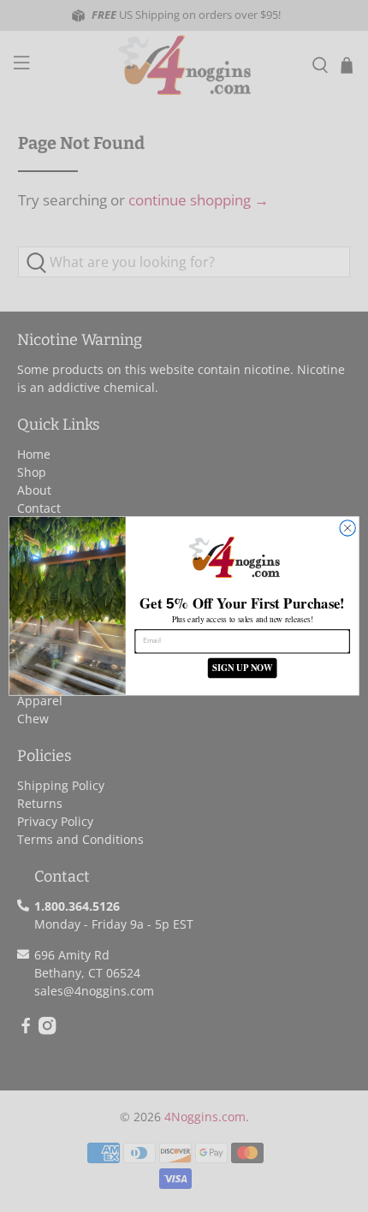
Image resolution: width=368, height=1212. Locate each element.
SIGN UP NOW (242, 668)
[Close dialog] (347, 528)
